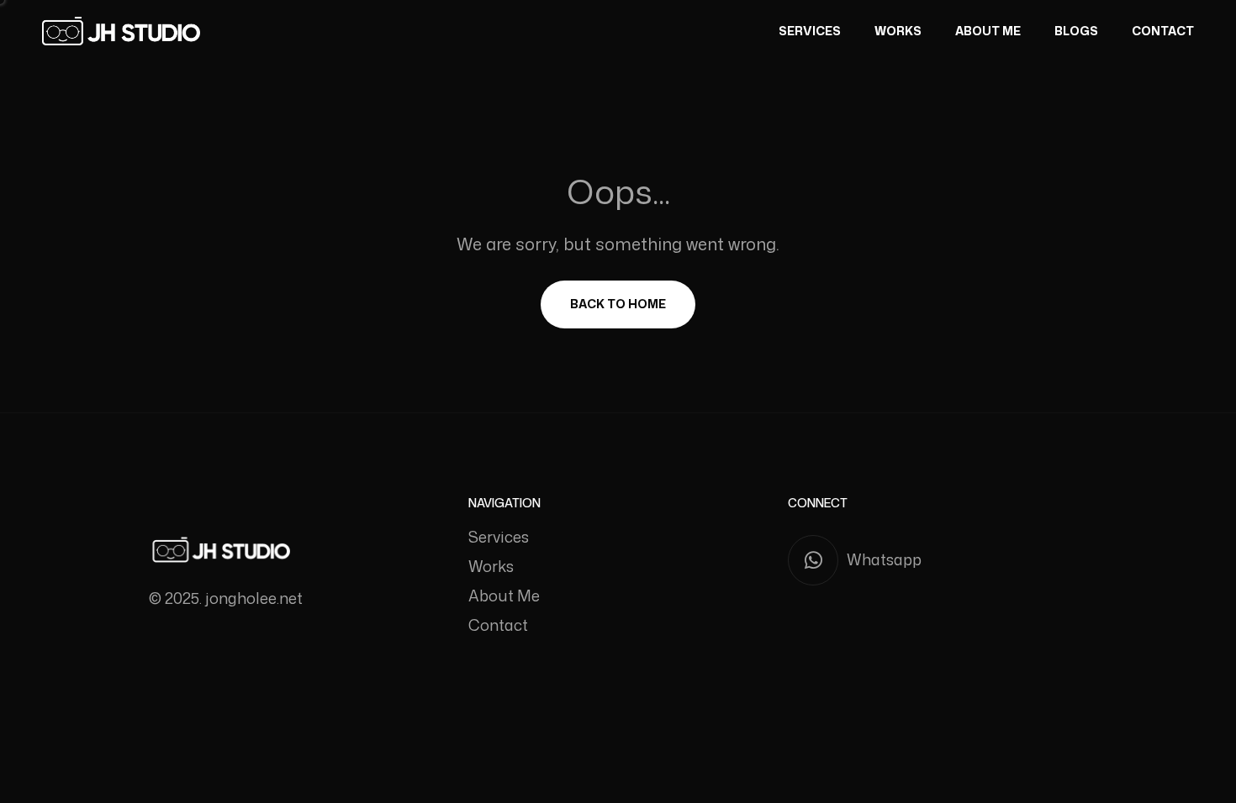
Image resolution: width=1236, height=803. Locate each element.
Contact (1163, 31)
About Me (988, 31)
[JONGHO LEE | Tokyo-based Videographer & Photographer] (121, 31)
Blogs (1076, 31)
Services (810, 31)
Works (898, 31)
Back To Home (618, 304)
